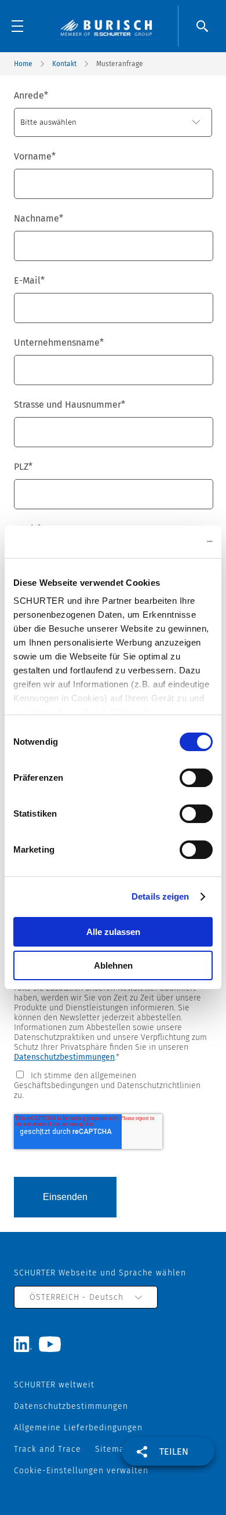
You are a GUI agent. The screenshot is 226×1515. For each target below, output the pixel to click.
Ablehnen (113, 965)
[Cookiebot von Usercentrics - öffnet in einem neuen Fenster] (162, 541)
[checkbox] (113, 1084)
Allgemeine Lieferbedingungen (78, 1428)
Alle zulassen (113, 932)
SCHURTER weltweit (54, 1385)
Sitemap (112, 1449)
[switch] (196, 778)
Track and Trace (47, 1449)
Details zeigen (160, 896)
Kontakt (64, 64)
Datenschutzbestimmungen (64, 1057)
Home (23, 64)
